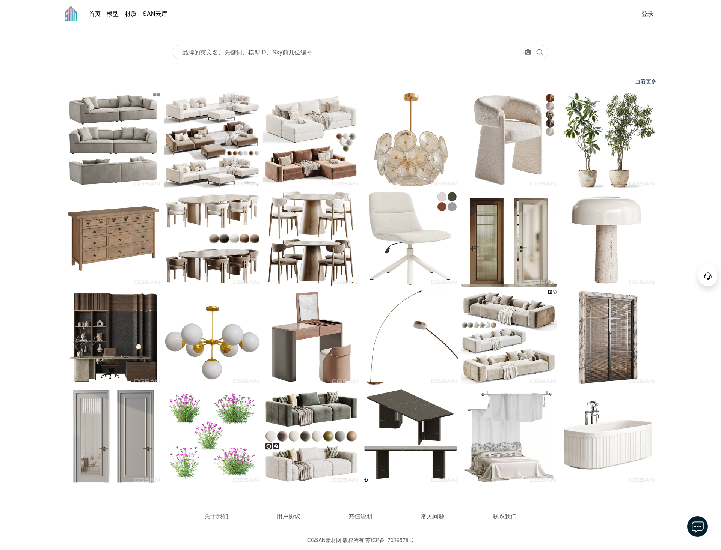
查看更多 (645, 81)
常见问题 (433, 516)
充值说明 (360, 516)
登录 (647, 13)
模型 (113, 13)
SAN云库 (155, 13)
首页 (95, 13)
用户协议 (288, 516)
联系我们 (505, 516)
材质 (131, 13)
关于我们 (216, 516)
